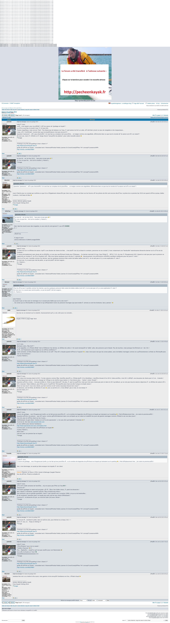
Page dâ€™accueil (138, 103)
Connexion (6, 103)
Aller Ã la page (156, 115)
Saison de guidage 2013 (9, 112)
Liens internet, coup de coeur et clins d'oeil (28, 109)
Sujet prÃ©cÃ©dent (156, 117)
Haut (3, 153)
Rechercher (165, 103)
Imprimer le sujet (6, 117)
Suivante (166, 115)
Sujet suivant (164, 117)
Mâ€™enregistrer (15, 103)
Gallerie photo (151, 103)
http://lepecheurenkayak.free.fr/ (27, 145)
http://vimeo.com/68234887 (25, 149)
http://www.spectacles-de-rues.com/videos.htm (32, 425)
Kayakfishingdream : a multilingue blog (121, 103)
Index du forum (6, 109)
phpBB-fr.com (87, 622)
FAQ (158, 103)
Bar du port (13, 109)
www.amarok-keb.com (37, 422)
